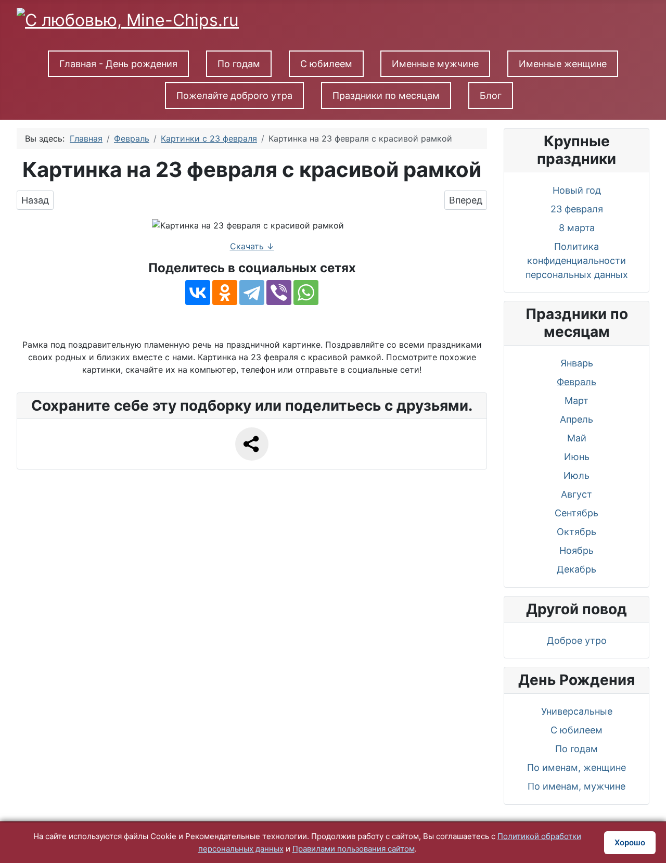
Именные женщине (563, 63)
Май (576, 438)
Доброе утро (577, 640)
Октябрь (576, 531)
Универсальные (576, 711)
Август (576, 494)
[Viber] (278, 292)
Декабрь (576, 569)
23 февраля (576, 209)
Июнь (577, 456)
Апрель (576, 419)
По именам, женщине (576, 767)
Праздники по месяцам (386, 95)
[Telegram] (251, 292)
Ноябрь (576, 550)
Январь (576, 363)
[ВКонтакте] (197, 292)
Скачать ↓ (252, 246)
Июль (576, 475)
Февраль (576, 381)
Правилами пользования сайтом (353, 849)
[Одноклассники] (224, 292)
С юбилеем (326, 63)
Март (576, 400)
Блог (491, 95)
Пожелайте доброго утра (234, 95)
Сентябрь (576, 512)
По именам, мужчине (576, 786)
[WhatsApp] (305, 292)
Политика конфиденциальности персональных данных (577, 260)
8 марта (577, 227)
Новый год (577, 190)
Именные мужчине (435, 63)
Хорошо (629, 842)
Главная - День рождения (118, 63)
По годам (238, 63)
